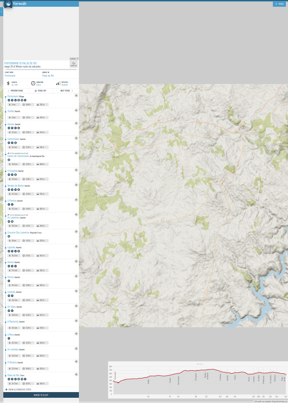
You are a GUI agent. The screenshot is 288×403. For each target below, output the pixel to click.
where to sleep (41, 394)
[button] (1, 11)
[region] (144, 201)
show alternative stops (19, 389)
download (73, 66)
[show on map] (76, 95)
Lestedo (74, 58)
